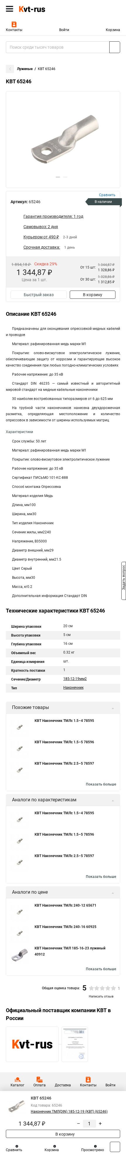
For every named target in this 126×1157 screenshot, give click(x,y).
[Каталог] (9, 9)
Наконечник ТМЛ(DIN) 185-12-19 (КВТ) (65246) (69, 1112)
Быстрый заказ (39, 294)
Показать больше (101, 784)
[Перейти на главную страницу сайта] (44, 8)
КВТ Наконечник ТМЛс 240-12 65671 (65, 905)
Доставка (63, 1085)
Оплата (39, 1085)
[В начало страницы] (115, 1147)
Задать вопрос (124, 578)
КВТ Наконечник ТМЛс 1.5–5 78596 (64, 742)
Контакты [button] (14, 30)
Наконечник (73, 688)
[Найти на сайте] (114, 47)
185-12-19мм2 (75, 679)
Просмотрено (92, 1150)
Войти (64, 30)
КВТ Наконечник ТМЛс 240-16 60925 (65, 927)
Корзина (113, 30)
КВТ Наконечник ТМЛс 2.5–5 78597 (64, 763)
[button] (58, 177)
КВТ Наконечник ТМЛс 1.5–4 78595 (64, 721)
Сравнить (14, 1150)
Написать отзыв (101, 996)
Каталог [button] (17, 1085)
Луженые (25, 69)
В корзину (92, 294)
